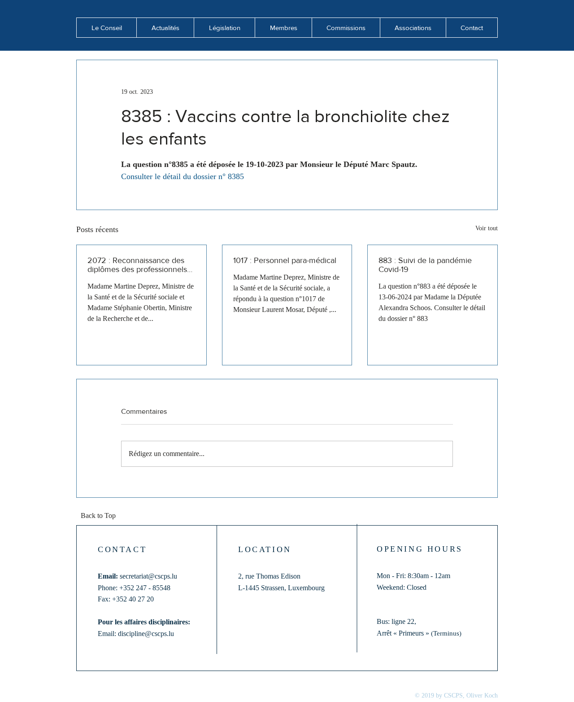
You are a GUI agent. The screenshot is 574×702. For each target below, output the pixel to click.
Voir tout (486, 228)
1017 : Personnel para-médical (284, 260)
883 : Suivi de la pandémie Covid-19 (425, 265)
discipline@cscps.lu (146, 633)
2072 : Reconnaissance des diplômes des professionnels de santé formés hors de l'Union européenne (137, 265)
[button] (165, 27)
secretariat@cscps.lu (148, 576)
